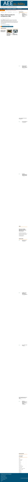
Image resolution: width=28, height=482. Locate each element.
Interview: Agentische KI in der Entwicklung (24, 121)
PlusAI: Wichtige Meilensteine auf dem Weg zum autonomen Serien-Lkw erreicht (23, 398)
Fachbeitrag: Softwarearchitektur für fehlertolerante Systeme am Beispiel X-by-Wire (24, 175)
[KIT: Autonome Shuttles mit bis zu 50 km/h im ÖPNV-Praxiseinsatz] (9, 31)
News (20, 226)
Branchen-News (20, 459)
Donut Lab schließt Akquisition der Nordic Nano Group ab (22, 230)
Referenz (11, 26)
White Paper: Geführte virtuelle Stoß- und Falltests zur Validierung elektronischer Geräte (24, 67)
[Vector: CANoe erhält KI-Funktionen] (20, 370)
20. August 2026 (24, 241)
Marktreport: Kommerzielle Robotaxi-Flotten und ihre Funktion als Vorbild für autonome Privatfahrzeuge (24, 15)
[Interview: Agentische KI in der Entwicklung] (20, 146)
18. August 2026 (24, 68)
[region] (14, 477)
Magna (8, 26)
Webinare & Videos (21, 469)
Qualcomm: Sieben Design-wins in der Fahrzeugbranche (3, 31)
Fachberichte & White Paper (22, 468)
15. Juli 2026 (24, 176)
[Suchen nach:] (23, 10)
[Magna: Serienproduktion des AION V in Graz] (15, 31)
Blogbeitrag (20, 470)
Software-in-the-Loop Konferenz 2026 (24, 240)
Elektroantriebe (4, 26)
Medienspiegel (20, 467)
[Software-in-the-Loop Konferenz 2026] (20, 265)
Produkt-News (20, 460)
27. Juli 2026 (20, 119)
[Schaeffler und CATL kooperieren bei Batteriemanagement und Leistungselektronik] (20, 317)
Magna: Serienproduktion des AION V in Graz (15, 34)
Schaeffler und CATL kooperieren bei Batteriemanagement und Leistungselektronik (24, 293)
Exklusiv (20, 461)
